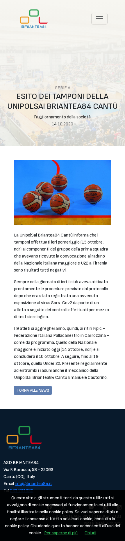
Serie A (62, 88)
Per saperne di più (61, 533)
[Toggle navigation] (99, 18)
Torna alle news (33, 390)
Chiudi (90, 533)
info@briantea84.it (33, 483)
